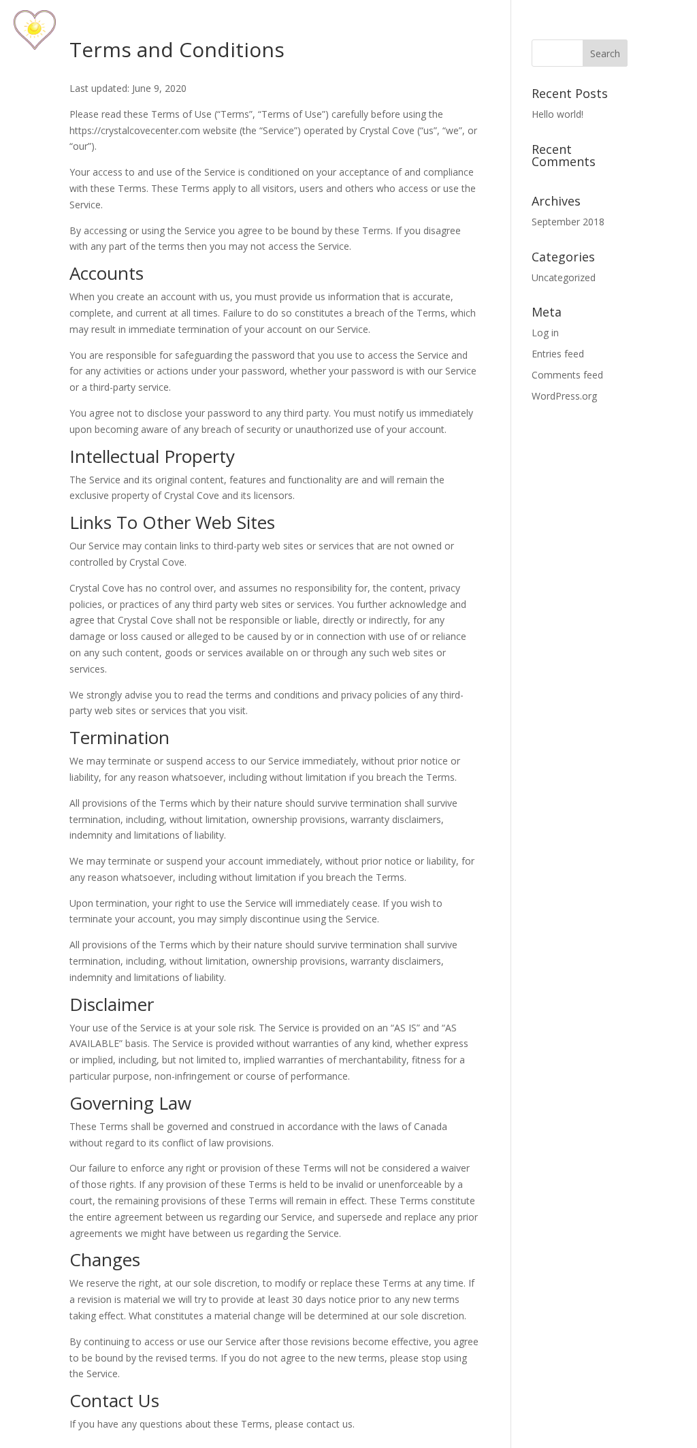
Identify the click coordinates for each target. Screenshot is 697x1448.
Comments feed (567, 374)
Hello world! (557, 114)
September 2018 (568, 221)
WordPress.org (564, 395)
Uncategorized (564, 277)
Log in (545, 332)
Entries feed (558, 353)
